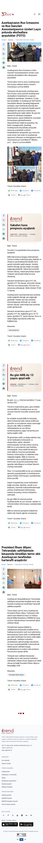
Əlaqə (3, 778)
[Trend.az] (8, 14)
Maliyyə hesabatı (7, 787)
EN (17, 839)
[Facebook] (8, 815)
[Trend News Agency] (7, 731)
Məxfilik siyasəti (7, 798)
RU (25, 839)
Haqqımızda (5, 771)
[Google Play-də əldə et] (26, 824)
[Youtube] (17, 815)
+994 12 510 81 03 (7, 748)
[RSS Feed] (31, 815)
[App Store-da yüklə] (10, 824)
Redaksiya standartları (9, 781)
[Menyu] (39, 14)
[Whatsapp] (3, 815)
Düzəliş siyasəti (6, 784)
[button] (4, 44)
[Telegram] (22, 815)
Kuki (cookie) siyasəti (8, 804)
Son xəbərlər (6, 760)
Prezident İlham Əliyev (16, 675)
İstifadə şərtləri (6, 795)
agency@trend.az (7, 750)
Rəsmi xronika (6, 763)
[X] (13, 815)
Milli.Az (16, 400)
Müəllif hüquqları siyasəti (10, 801)
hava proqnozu (14, 330)
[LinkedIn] (26, 815)
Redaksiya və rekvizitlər (9, 774)
